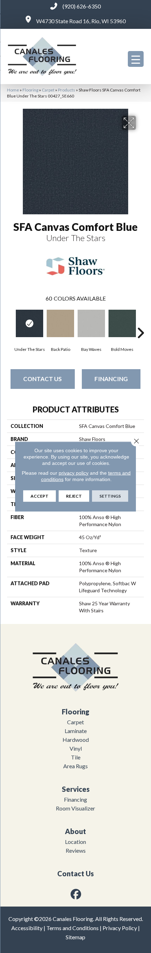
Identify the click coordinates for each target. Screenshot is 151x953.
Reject (74, 496)
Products (66, 90)
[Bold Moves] (122, 323)
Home (13, 90)
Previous (10, 322)
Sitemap (75, 937)
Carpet (48, 90)
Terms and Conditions (72, 927)
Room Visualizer (75, 808)
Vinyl (76, 748)
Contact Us (42, 379)
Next (140, 322)
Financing (111, 379)
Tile (75, 757)
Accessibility (26, 927)
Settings (110, 496)
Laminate (76, 730)
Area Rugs (75, 766)
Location (75, 841)
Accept (39, 496)
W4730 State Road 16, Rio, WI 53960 (81, 21)
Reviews (76, 850)
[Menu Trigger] (136, 59)
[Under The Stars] (29, 323)
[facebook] (76, 894)
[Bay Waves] (91, 323)
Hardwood (76, 739)
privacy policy (73, 473)
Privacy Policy (120, 927)
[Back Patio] (60, 323)
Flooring (30, 90)
